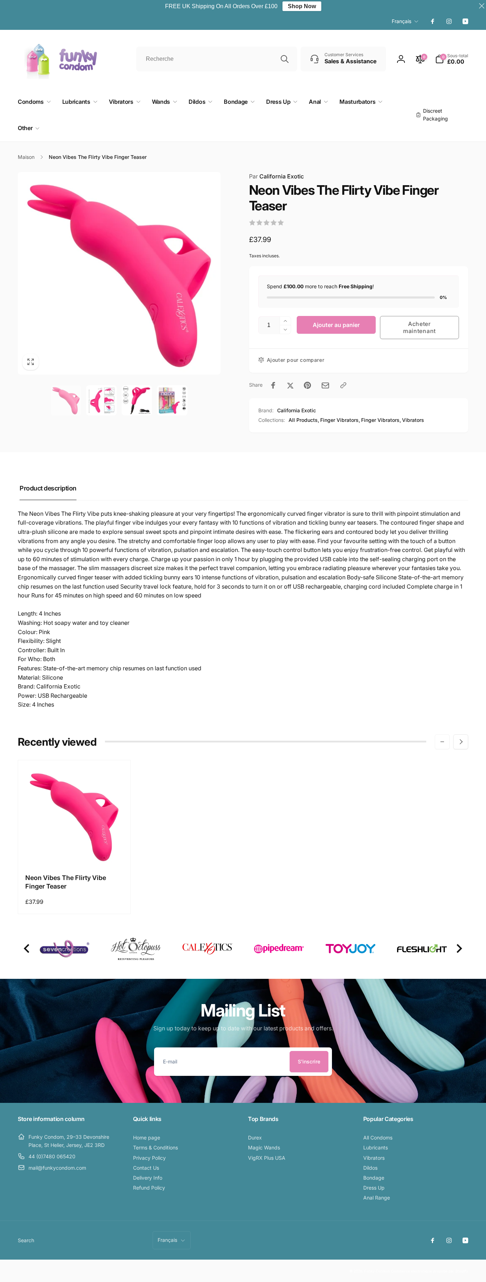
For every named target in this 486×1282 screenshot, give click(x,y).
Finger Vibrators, (340, 420)
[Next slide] (459, 948)
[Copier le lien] (343, 385)
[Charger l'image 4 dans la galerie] (172, 400)
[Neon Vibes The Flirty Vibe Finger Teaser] (74, 851)
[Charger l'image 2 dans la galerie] (101, 400)
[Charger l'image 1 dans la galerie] (66, 400)
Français (401, 21)
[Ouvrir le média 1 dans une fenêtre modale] (119, 273)
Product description (48, 488)
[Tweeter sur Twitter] (290, 385)
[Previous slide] (27, 948)
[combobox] (216, 59)
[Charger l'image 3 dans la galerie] (137, 400)
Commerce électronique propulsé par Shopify (429, 1271)
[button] (451, 59)
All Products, (304, 420)
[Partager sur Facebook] (273, 385)
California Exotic (276, 176)
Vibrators (413, 420)
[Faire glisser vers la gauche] (442, 741)
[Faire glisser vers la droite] (460, 741)
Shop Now (302, 6)
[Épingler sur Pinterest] (307, 385)
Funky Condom (377, 1271)
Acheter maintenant (419, 327)
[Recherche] (285, 59)
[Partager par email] (325, 385)
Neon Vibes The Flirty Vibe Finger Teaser (65, 882)
